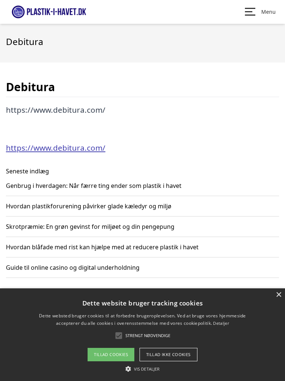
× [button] (278, 295)
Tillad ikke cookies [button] (168, 354)
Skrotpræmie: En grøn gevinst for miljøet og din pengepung (90, 226)
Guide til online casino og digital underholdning (73, 267)
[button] (142, 368)
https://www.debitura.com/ (55, 148)
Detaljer (221, 323)
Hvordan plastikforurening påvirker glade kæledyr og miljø (88, 206)
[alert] (142, 334)
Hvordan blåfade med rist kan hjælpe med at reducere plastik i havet (102, 247)
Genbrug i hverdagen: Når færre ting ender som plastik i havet (93, 186)
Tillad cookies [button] (111, 354)
